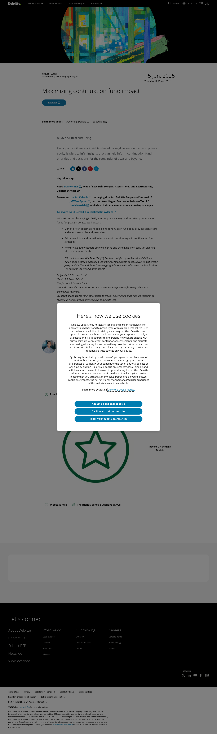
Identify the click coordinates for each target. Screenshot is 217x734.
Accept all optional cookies (108, 403)
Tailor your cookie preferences (109, 419)
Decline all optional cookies (108, 411)
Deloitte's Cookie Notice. (121, 389)
